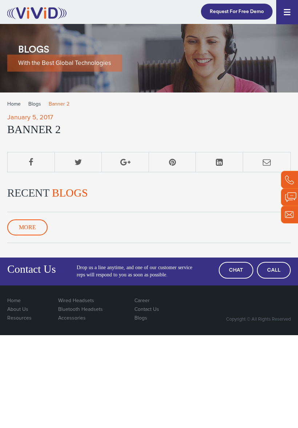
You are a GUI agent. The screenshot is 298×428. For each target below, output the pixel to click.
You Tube (269, 301)
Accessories (72, 318)
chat (236, 270)
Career (142, 300)
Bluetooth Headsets (80, 309)
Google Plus (254, 301)
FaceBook (224, 301)
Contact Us (146, 309)
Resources (19, 318)
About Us (17, 309)
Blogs (34, 104)
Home (14, 104)
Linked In (284, 301)
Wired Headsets (76, 300)
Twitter (239, 301)
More (27, 227)
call (274, 270)
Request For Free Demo (237, 11)
